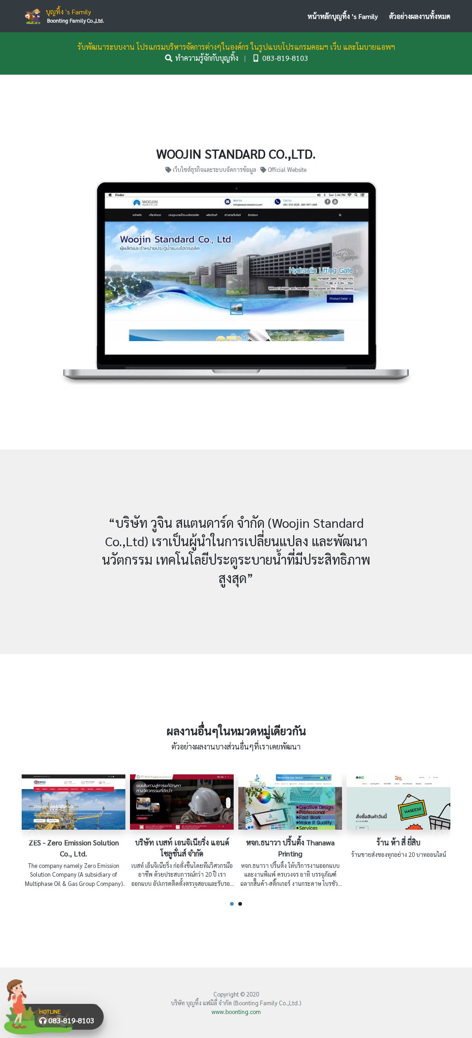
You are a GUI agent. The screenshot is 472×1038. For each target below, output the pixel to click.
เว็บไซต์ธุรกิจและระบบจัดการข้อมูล (214, 169)
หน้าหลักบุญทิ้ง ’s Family (342, 16)
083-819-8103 (284, 58)
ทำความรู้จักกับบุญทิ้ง (206, 58)
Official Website (286, 169)
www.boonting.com (236, 1011)
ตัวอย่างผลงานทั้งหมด (419, 16)
